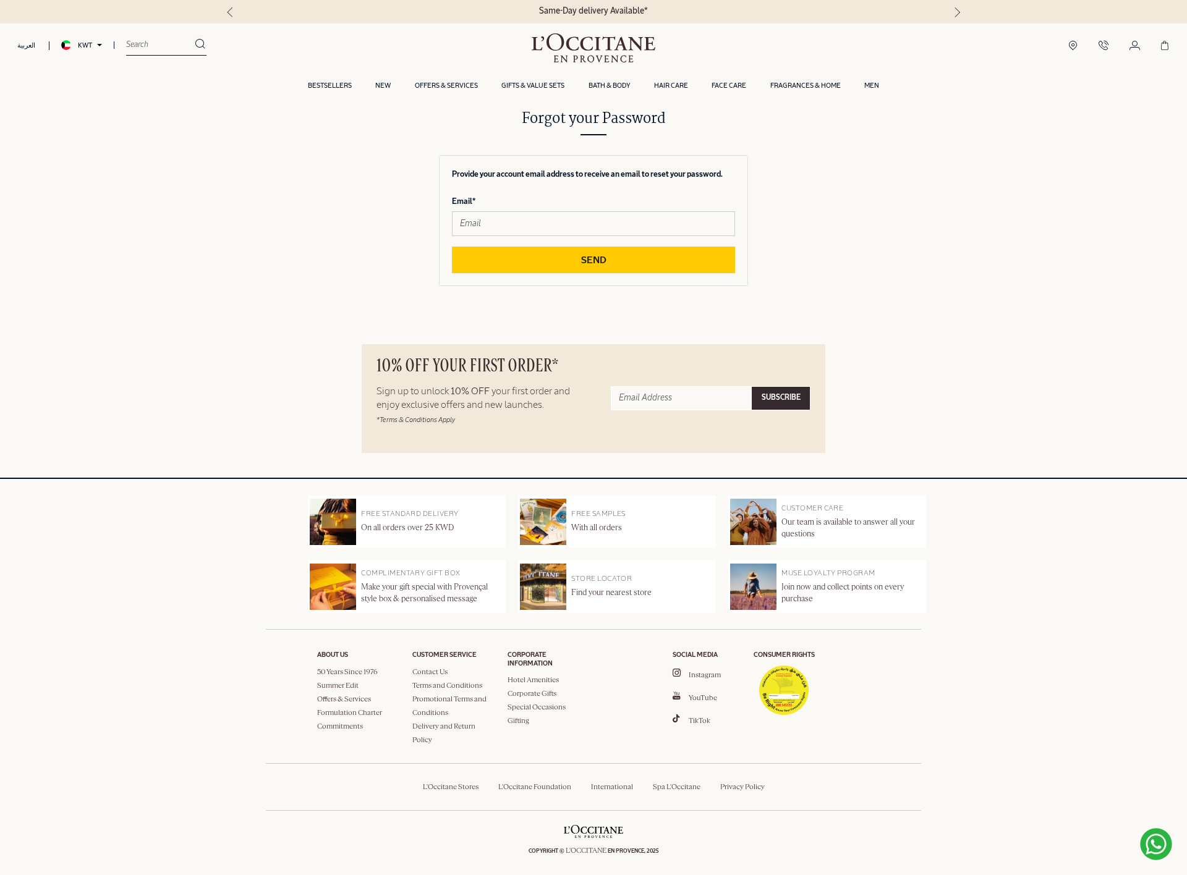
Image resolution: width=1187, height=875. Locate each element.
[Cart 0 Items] (1164, 46)
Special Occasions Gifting (537, 714)
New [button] (383, 85)
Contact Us (430, 672)
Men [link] (871, 85)
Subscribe (781, 398)
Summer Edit (338, 686)
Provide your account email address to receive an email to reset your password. (587, 175)
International (612, 787)
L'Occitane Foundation (534, 787)
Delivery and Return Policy (443, 733)
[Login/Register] (1135, 46)
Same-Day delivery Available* (593, 11)
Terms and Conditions (447, 686)
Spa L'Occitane (676, 787)
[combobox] (160, 45)
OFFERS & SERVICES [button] (446, 85)
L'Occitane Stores (451, 787)
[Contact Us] (1103, 46)
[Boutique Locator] (1073, 46)
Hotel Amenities (533, 680)
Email (462, 202)
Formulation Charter (349, 713)
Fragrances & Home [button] (805, 85)
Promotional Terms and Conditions (449, 706)
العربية (26, 45)
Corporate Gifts (532, 694)
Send (593, 261)
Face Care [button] (729, 85)
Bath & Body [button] (610, 85)
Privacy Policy (742, 787)
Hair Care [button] (671, 85)
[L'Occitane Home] (593, 47)
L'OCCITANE (586, 851)
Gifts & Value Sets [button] (532, 85)
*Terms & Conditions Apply (416, 419)
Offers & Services (344, 699)
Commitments (340, 726)
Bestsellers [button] (330, 85)
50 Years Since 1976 (347, 672)
